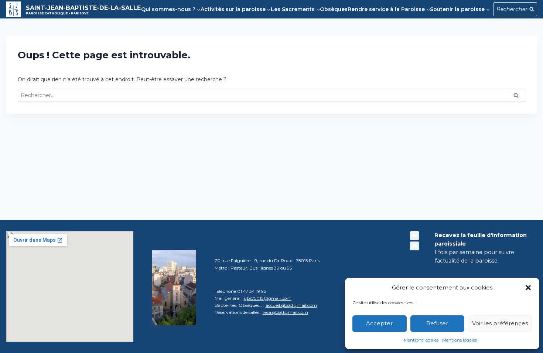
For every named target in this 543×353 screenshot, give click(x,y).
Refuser (437, 323)
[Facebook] (414, 245)
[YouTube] (414, 235)
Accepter (379, 323)
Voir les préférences (500, 323)
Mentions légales (421, 340)
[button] (528, 287)
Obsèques (334, 9)
